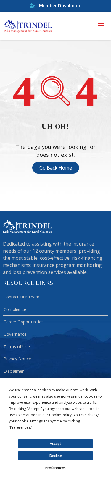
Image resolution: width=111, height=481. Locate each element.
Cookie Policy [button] (60, 414)
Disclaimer (14, 371)
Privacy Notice (17, 358)
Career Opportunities (24, 322)
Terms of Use (17, 346)
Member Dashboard (60, 5)
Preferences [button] (20, 427)
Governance (15, 334)
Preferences (55, 467)
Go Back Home (55, 167)
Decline (55, 455)
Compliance (15, 309)
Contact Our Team (21, 297)
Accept (55, 443)
